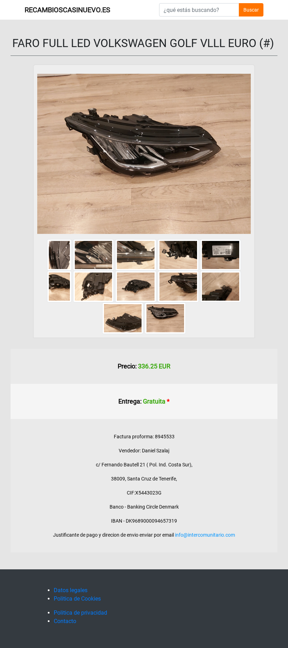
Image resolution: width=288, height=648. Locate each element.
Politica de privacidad (80, 612)
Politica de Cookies (77, 598)
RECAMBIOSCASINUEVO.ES (67, 10)
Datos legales (70, 590)
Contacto (65, 621)
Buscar (251, 10)
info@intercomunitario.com (205, 535)
